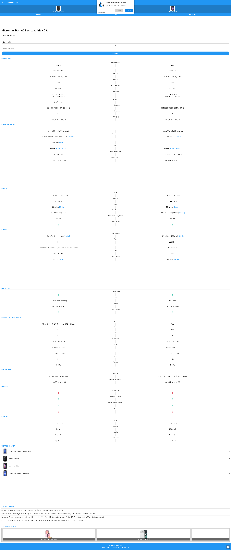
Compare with (8, 446)
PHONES (38, 15)
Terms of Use (116, 547)
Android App (105, 547)
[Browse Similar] (61, 148)
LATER (119, 10)
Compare (115, 53)
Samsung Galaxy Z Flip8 (49, 539)
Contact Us (125, 547)
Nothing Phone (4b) (144, 539)
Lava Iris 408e (172, 11)
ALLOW (129, 10)
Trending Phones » (10, 526)
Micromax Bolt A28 (59, 11)
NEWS (115, 15)
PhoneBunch (12, 3)
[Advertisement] (115, 22)
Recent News (7, 506)
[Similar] (71, 137)
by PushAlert (102, 12)
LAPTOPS (192, 15)
